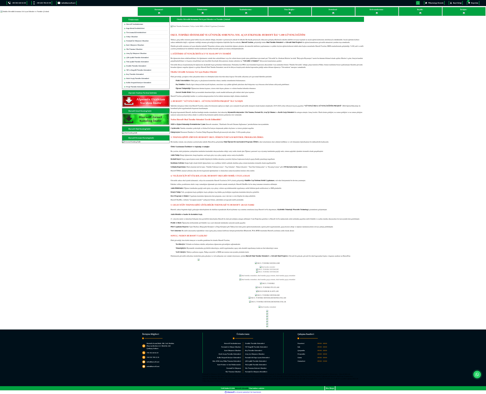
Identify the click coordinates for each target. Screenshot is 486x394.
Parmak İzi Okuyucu (233, 368)
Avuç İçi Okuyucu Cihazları (136, 53)
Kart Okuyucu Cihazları (135, 45)
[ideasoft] (230, 392)
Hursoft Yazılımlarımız (134, 24)
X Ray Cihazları (132, 37)
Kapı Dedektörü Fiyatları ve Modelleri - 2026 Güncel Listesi (253, 379)
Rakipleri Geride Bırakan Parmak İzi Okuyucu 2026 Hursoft (248, 374)
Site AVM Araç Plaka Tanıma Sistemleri (226, 361)
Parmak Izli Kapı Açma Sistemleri (257, 357)
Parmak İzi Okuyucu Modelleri (256, 372)
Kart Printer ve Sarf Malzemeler (229, 365)
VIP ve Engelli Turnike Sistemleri (138, 70)
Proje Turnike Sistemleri (135, 87)
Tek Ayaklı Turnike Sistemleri (137, 62)
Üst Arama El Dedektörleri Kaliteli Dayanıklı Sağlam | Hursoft (336, 379)
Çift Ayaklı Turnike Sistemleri (137, 57)
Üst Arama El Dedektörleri (136, 32)
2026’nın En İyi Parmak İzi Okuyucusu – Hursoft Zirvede (330, 374)
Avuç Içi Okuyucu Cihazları (255, 354)
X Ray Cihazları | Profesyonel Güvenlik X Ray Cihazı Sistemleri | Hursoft (227, 381)
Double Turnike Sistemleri (136, 66)
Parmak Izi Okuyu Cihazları (231, 347)
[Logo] (25, 11)
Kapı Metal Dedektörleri (135, 28)
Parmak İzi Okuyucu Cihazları (137, 41)
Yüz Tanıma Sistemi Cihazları (256, 368)
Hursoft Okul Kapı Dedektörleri (341, 376)
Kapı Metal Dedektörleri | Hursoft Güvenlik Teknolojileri (295, 379)
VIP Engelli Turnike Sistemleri (256, 347)
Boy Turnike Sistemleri (135, 74)
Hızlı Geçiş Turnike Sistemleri (137, 78)
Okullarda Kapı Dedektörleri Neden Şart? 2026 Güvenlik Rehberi (266, 376)
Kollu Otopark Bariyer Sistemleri (138, 82)
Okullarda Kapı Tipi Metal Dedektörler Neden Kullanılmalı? (309, 376)
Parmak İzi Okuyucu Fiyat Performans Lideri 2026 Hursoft (289, 374)
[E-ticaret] (242, 392)
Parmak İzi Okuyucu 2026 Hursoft (214, 374)
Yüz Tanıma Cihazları (134, 49)
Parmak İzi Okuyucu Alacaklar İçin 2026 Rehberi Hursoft (222, 376)
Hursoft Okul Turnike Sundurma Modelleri (217, 379)
